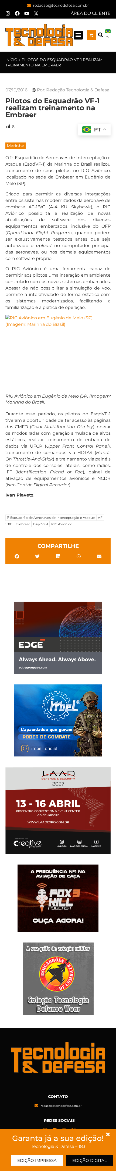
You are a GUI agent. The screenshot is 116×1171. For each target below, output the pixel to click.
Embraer (23, 524)
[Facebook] (17, 13)
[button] (78, 35)
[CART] (91, 35)
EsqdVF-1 (40, 524)
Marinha (15, 145)
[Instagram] (7, 13)
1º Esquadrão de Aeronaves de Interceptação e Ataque (51, 518)
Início (11, 60)
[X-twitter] (36, 13)
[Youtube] (26, 13)
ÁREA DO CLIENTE (91, 13)
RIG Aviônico (61, 524)
